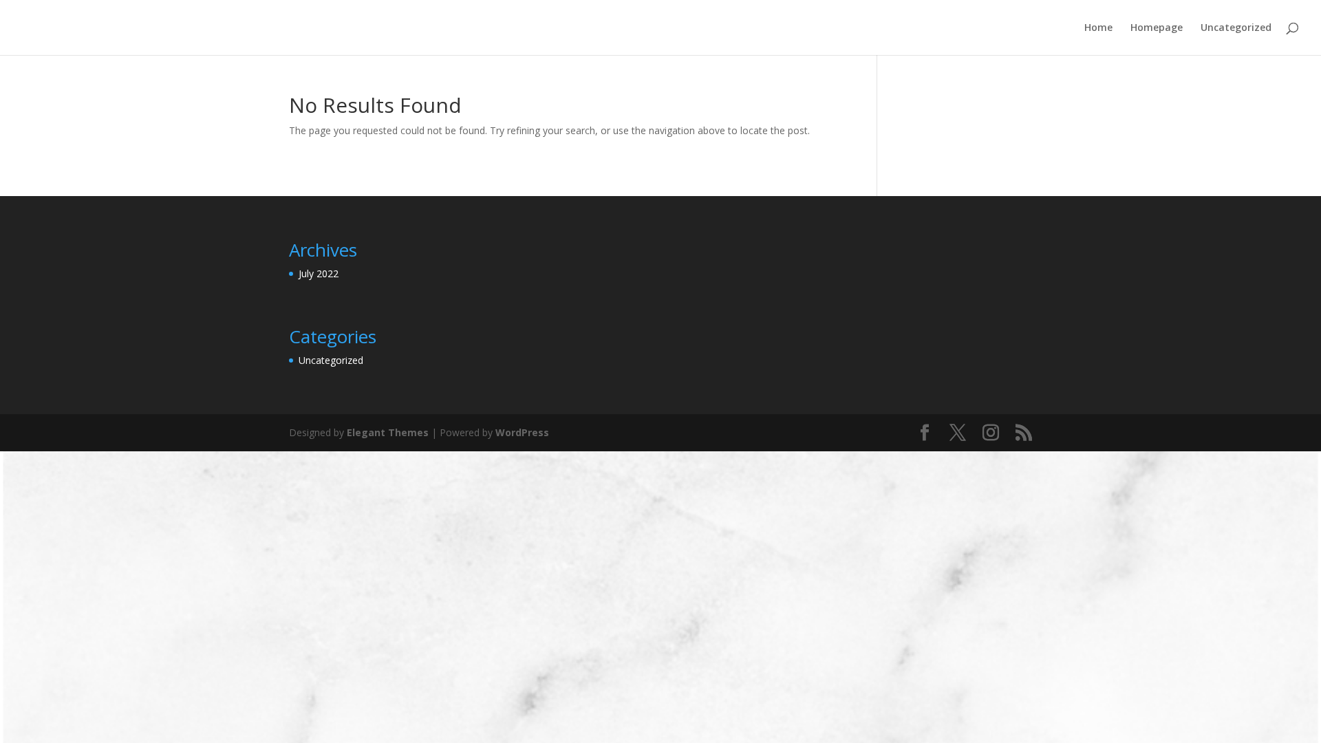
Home (1098, 28)
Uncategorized (1236, 28)
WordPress (522, 432)
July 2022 (319, 273)
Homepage (1156, 28)
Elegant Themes (388, 432)
